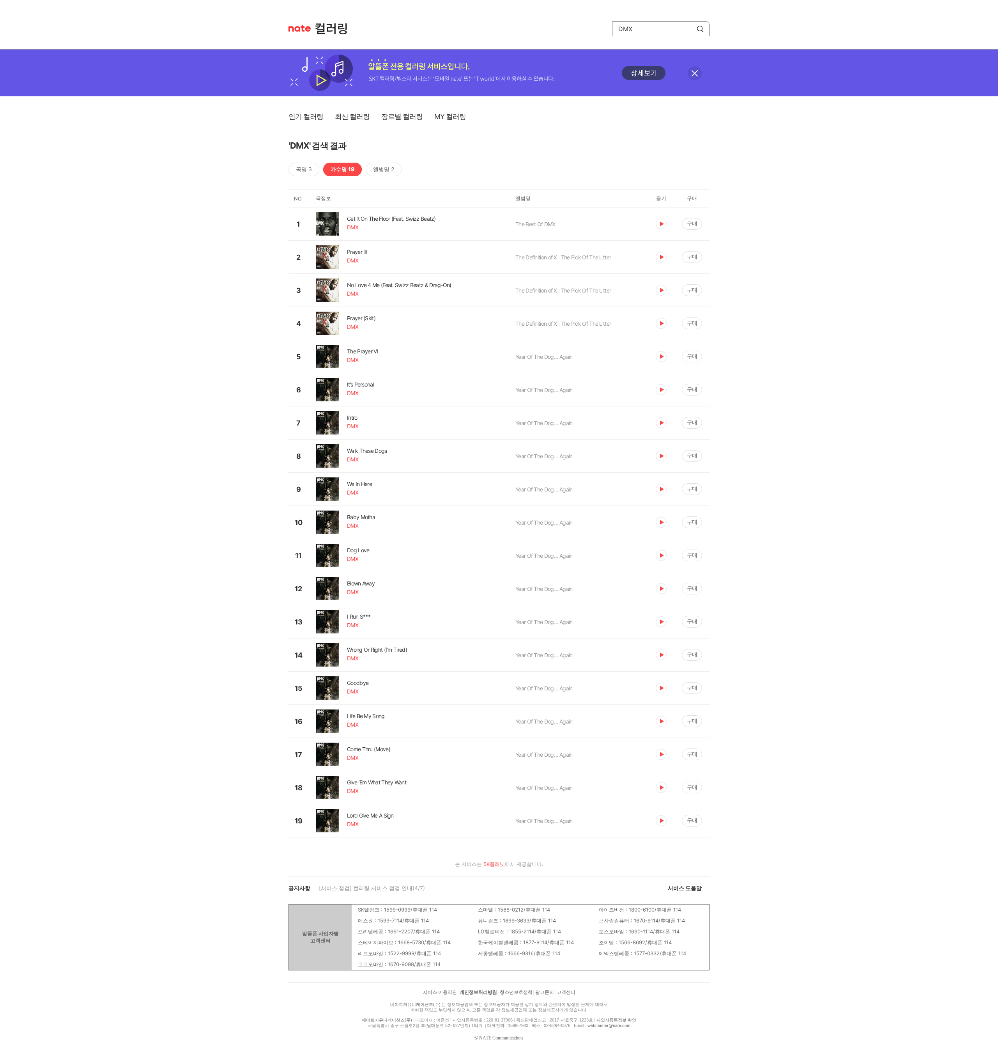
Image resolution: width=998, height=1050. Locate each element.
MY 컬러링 (450, 116)
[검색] (700, 28)
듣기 (661, 223)
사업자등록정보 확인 (616, 1020)
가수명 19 (342, 169)
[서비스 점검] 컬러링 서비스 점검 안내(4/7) (372, 888)
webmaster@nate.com (608, 1025)
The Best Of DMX (535, 224)
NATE (299, 28)
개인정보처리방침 (478, 992)
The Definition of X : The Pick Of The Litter (563, 257)
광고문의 (544, 992)
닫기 (695, 73)
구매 (692, 223)
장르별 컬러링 (402, 116)
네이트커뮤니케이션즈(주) (415, 1004)
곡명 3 (304, 169)
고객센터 (566, 992)
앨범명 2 (383, 169)
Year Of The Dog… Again (544, 356)
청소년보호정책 (516, 992)
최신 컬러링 (352, 116)
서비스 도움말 (685, 888)
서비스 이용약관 (440, 992)
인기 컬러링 (305, 116)
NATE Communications (501, 1038)
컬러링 (334, 28)
